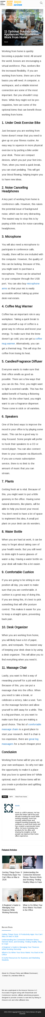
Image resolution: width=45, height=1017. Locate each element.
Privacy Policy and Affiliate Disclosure (23, 973)
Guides (14, 13)
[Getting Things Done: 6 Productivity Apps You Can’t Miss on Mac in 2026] (12, 857)
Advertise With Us (18, 976)
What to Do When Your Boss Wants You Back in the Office (32, 907)
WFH (11, 797)
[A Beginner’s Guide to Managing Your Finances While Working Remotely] (12, 890)
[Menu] (3, 3)
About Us (5, 973)
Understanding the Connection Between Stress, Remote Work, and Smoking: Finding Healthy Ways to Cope (32, 877)
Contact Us (6, 976)
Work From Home (21, 797)
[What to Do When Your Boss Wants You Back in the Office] (33, 890)
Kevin (6, 42)
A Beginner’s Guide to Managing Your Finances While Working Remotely (20, 948)
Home (6, 13)
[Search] (41, 3)
